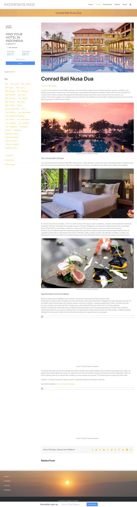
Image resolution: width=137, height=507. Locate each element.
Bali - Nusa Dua (10, 95)
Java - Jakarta (9, 119)
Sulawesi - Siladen (11, 141)
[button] (130, 4)
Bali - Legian (9, 87)
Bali (6, 84)
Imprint (6, 485)
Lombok (8, 130)
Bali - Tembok (9, 102)
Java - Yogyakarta (11, 126)
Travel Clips (10, 160)
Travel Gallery (10, 164)
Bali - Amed (14, 84)
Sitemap (7, 490)
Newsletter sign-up (49, 504)
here (57, 384)
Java (23, 109)
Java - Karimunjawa (23, 119)
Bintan (19, 105)
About (6, 476)
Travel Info (9, 155)
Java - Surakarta (23, 123)
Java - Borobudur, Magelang (14, 116)
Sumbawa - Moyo (11, 148)
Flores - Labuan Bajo (12, 109)
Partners (7, 481)
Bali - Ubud (21, 102)
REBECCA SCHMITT (73, 501)
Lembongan (23, 126)
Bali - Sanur (22, 95)
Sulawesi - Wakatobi (12, 144)
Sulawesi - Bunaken (11, 137)
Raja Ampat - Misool (11, 134)
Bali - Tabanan (23, 98)
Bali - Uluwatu (10, 105)
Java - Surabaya (10, 123)
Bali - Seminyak (10, 98)
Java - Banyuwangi (24, 112)
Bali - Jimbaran (26, 84)
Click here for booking (67, 384)
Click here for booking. (49, 86)
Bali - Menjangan (22, 91)
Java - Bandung (10, 112)
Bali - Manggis (10, 91)
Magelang (17, 130)
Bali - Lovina (20, 87)
